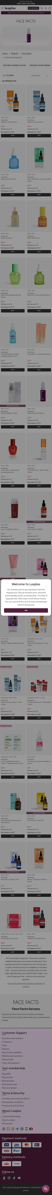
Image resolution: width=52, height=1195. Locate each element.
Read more (29, 604)
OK (26, 610)
